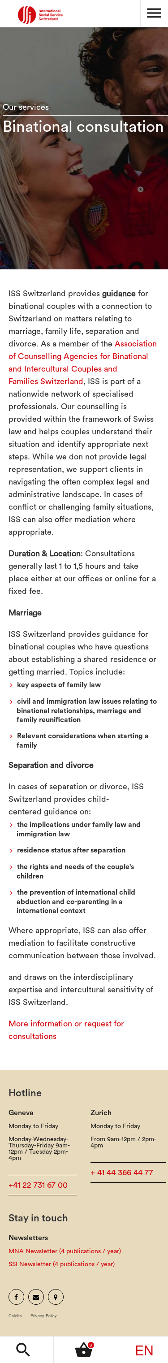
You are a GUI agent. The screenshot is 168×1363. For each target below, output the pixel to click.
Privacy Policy (43, 1316)
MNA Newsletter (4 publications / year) (65, 1251)
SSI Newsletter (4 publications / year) (62, 1264)
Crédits (15, 1316)
